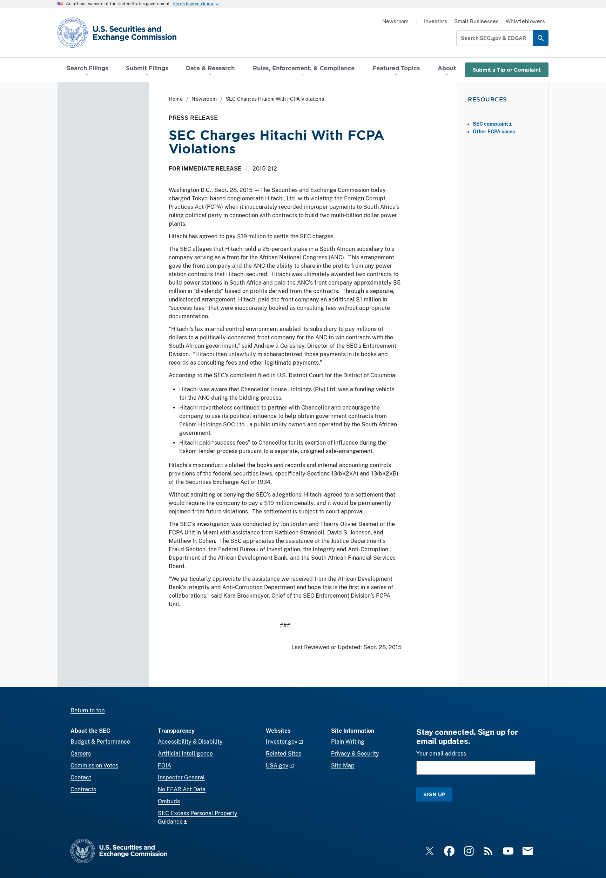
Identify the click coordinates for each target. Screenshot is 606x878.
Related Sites (283, 753)
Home (176, 99)
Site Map (343, 765)
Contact (80, 777)
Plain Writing (347, 741)
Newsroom (395, 21)
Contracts (83, 789)
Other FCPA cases (494, 131)
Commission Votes (94, 765)
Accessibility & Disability (190, 741)
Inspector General (181, 777)
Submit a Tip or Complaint (507, 70)
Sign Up (434, 794)
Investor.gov (281, 741)
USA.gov (277, 765)
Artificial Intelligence (185, 753)
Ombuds (169, 801)
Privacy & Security (355, 753)
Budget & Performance (100, 741)
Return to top (87, 710)
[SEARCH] (540, 38)
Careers (80, 753)
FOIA (164, 765)
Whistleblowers (525, 21)
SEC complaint (490, 124)
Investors (435, 21)
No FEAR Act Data (182, 789)
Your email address (441, 753)
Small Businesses (476, 21)
